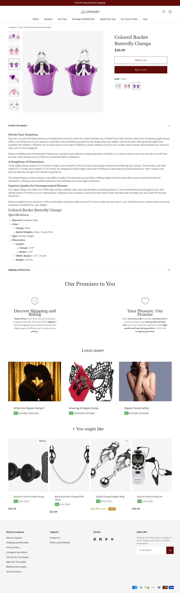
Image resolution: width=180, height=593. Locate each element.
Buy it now (141, 70)
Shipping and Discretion (19, 270)
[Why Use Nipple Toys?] (152, 390)
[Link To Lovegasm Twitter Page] (106, 539)
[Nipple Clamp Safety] (96, 390)
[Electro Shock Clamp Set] (152, 465)
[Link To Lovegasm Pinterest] (112, 539)
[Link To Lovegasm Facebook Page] (100, 539)
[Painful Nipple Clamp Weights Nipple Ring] (110, 465)
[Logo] (90, 12)
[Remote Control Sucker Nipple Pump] (28, 465)
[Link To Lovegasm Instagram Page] (95, 539)
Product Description (17, 125)
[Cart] (170, 12)
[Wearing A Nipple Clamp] (41, 390)
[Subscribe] (170, 550)
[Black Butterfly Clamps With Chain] (69, 465)
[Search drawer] (164, 12)
